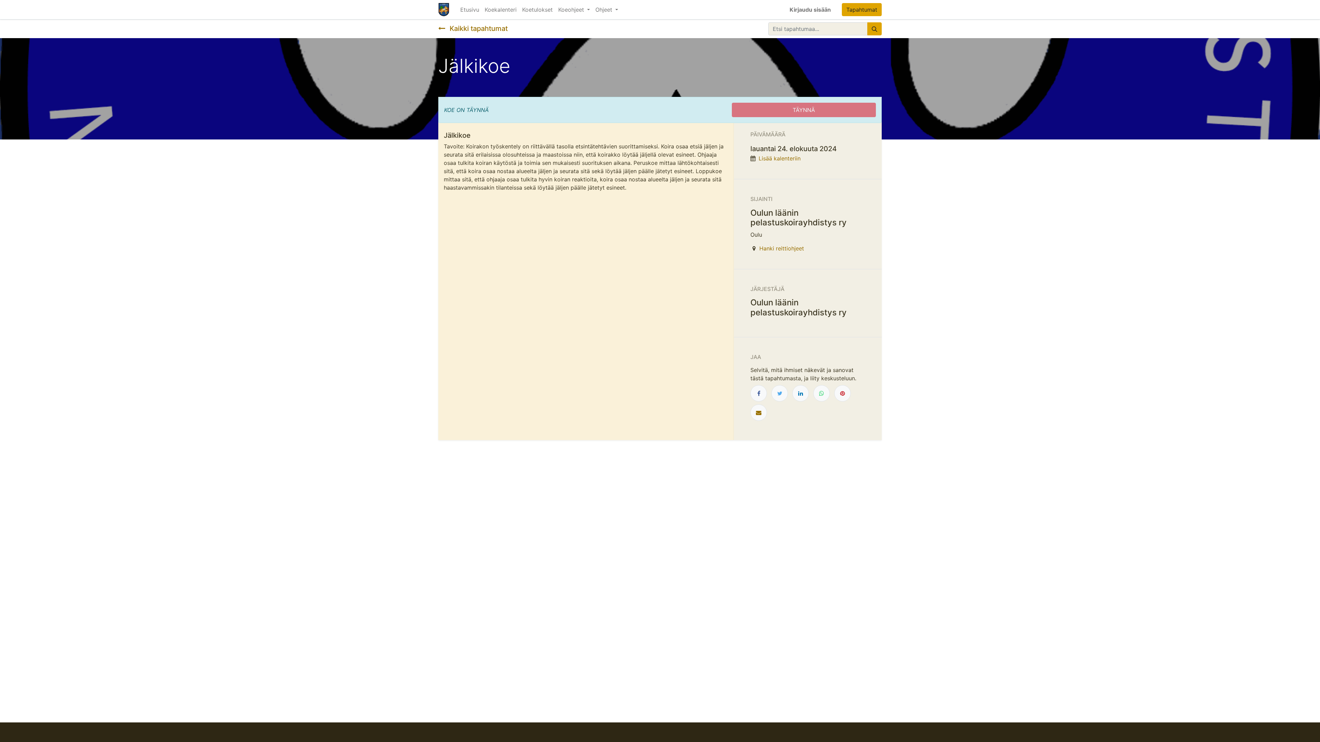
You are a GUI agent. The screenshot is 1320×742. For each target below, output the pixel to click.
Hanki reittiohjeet (781, 248)
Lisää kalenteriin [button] (780, 158)
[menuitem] (470, 9)
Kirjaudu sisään (810, 9)
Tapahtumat (861, 9)
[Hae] (874, 28)
